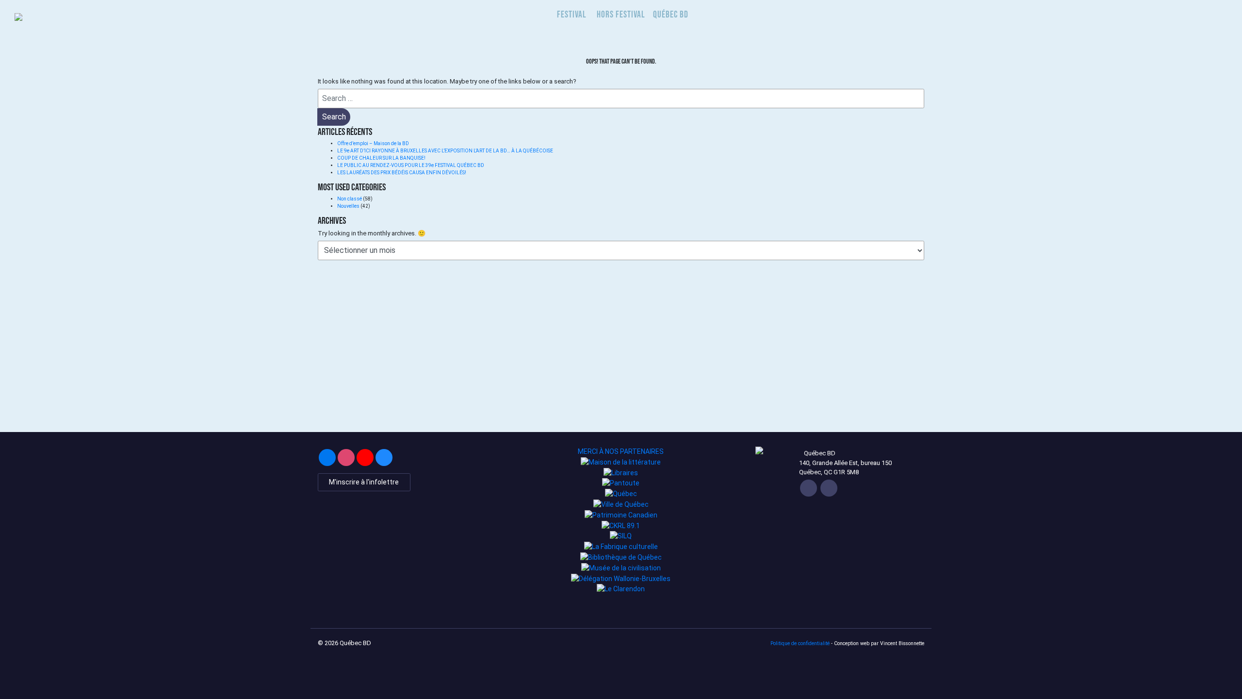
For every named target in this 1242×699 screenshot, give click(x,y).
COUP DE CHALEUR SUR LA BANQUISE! (381, 158)
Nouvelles (348, 206)
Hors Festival (621, 14)
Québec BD (670, 14)
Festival (572, 14)
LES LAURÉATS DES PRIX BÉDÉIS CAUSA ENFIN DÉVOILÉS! (401, 172)
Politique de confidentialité (800, 643)
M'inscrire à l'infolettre (364, 482)
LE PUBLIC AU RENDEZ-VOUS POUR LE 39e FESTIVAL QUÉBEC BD (411, 165)
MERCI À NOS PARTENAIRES (621, 451)
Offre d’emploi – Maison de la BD (373, 143)
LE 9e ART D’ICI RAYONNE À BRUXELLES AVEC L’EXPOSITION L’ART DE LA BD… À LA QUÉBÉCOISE (445, 150)
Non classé (349, 198)
